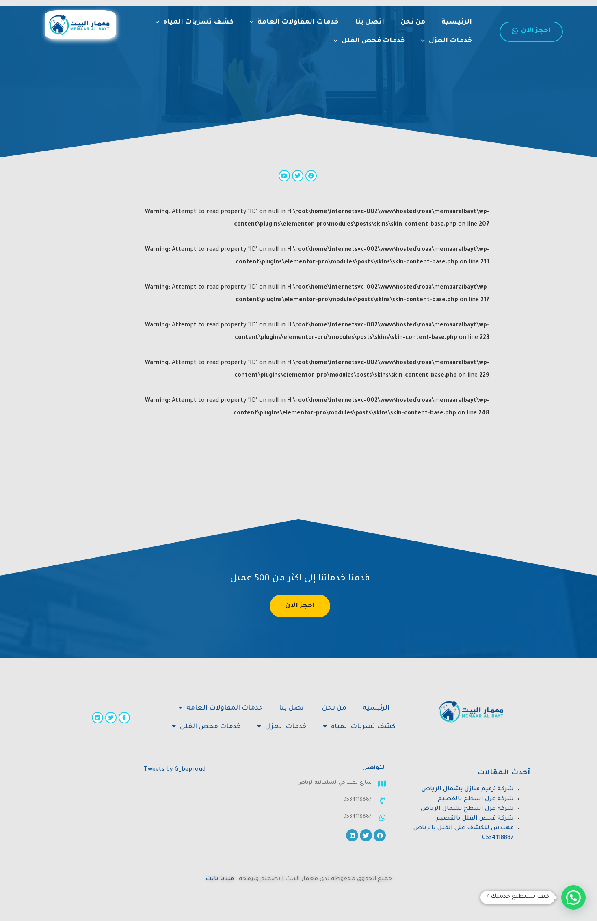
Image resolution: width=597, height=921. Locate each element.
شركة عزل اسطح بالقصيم (476, 799)
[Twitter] (111, 717)
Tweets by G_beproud (174, 770)
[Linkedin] (97, 717)
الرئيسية (456, 22)
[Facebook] (380, 835)
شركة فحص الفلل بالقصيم (475, 818)
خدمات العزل (450, 41)
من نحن (412, 22)
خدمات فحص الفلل (373, 41)
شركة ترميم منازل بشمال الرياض (468, 789)
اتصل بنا (369, 22)
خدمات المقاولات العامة (298, 22)
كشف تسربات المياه (198, 22)
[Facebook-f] (124, 717)
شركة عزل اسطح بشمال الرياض (467, 809)
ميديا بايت (219, 879)
